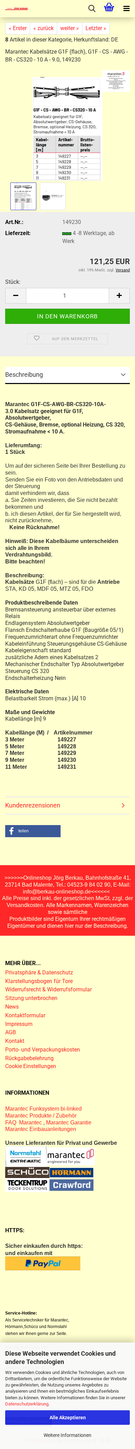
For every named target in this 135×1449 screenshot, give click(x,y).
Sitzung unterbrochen (31, 998)
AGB (10, 1032)
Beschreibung (24, 374)
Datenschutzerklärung (26, 1403)
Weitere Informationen (67, 1435)
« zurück (43, 28)
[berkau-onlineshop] (14, 8)
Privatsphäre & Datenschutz (39, 972)
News (12, 1006)
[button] (15, 295)
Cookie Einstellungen (30, 1066)
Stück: (12, 282)
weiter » (69, 28)
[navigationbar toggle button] (126, 8)
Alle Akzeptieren (68, 1417)
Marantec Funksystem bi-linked (43, 1109)
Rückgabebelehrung (29, 1058)
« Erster (18, 28)
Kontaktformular (25, 1015)
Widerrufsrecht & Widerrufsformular (48, 989)
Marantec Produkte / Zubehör (40, 1116)
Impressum (19, 1024)
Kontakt (14, 1041)
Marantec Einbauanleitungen (40, 1129)
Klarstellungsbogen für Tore (39, 981)
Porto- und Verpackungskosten (42, 1049)
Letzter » (96, 28)
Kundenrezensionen (32, 805)
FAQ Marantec (24, 1122)
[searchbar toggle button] (91, 8)
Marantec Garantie (68, 1122)
